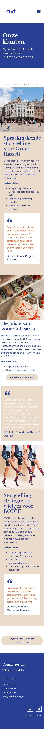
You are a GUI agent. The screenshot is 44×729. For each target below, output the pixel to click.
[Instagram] (30, 709)
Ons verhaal (9, 684)
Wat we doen (9, 688)
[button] (39, 11)
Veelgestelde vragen (13, 696)
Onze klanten (9, 692)
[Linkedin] (39, 709)
